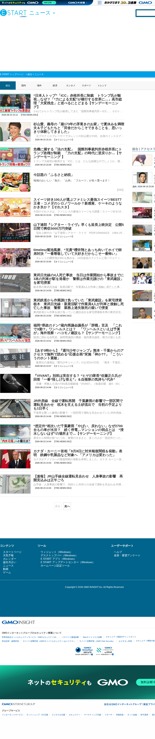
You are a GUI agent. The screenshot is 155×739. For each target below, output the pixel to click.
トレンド (102, 85)
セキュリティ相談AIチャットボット (121, 637)
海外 (39, 85)
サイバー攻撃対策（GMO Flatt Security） (97, 641)
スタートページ (12, 551)
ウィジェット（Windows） (57, 551)
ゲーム (7, 572)
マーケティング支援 (92, 715)
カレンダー (9, 558)
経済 (55, 85)
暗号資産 (144, 715)
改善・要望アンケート (127, 555)
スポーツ (86, 85)
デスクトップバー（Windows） (59, 555)
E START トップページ (11, 74)
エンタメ (70, 85)
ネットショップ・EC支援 (37, 715)
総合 (30, 74)
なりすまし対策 (125, 641)
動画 (5, 568)
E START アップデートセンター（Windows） (68, 562)
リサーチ (108, 715)
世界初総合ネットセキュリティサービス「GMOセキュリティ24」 (30, 637)
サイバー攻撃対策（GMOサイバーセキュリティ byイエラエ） (49, 641)
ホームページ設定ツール (55, 565)
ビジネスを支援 (58, 715)
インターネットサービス (12, 715)
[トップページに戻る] (14, 13)
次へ (67, 506)
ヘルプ (118, 551)
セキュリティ (74, 715)
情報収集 (120, 715)
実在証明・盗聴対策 (10, 641)
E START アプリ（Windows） (58, 558)
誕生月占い (9, 562)
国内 (23, 85)
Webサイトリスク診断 (92, 637)
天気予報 (8, 555)
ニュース (39, 74)
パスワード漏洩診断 (70, 637)
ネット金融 (132, 715)
